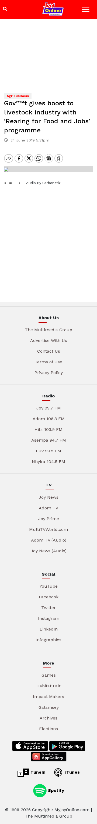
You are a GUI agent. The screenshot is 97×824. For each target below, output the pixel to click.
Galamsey (49, 707)
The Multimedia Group (48, 329)
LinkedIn (49, 629)
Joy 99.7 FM (48, 408)
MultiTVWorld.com (48, 529)
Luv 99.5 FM (48, 450)
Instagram (48, 618)
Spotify (55, 790)
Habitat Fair (48, 685)
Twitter (48, 607)
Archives (48, 718)
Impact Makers (48, 696)
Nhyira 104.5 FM (48, 461)
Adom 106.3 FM (49, 418)
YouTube (49, 586)
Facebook (48, 596)
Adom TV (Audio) (48, 540)
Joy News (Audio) (49, 550)
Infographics (48, 639)
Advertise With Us (48, 340)
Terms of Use (48, 361)
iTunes (72, 772)
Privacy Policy (48, 372)
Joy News (48, 497)
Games (48, 675)
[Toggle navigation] (86, 10)
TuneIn (37, 772)
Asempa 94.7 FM (48, 440)
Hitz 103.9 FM (48, 429)
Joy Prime (48, 518)
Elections (48, 728)
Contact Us (48, 351)
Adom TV (48, 507)
